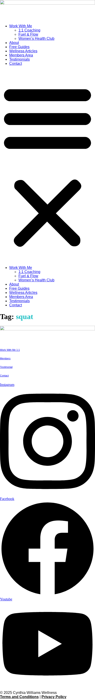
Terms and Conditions (19, 697)
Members (5, 358)
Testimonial (6, 367)
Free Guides (19, 47)
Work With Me (20, 26)
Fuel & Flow (28, 34)
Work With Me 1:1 (10, 349)
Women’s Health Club (36, 38)
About (14, 43)
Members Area (21, 55)
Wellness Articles (23, 51)
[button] (47, 165)
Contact (15, 63)
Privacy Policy (54, 697)
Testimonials (19, 59)
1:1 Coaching (29, 30)
